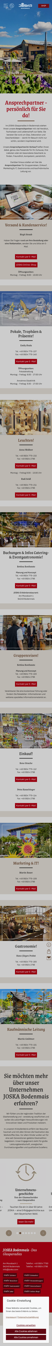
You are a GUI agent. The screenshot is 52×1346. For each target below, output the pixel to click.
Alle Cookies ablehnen (26, 1331)
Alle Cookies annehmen (26, 1337)
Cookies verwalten (26, 1325)
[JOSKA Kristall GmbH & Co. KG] (25, 5)
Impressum (11, 1317)
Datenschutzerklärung (28, 1317)
